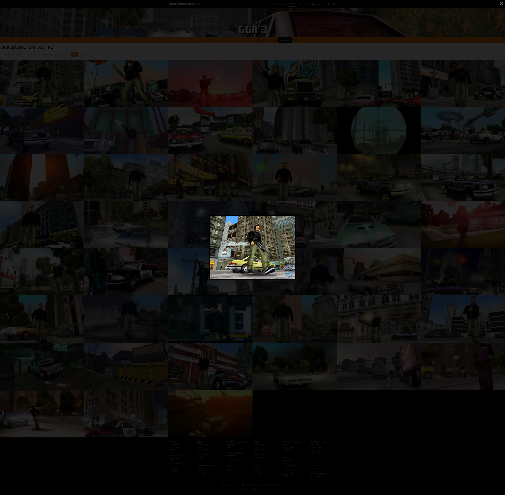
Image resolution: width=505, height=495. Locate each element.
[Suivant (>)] (289, 247)
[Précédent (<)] (215, 247)
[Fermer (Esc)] (501, 3)
